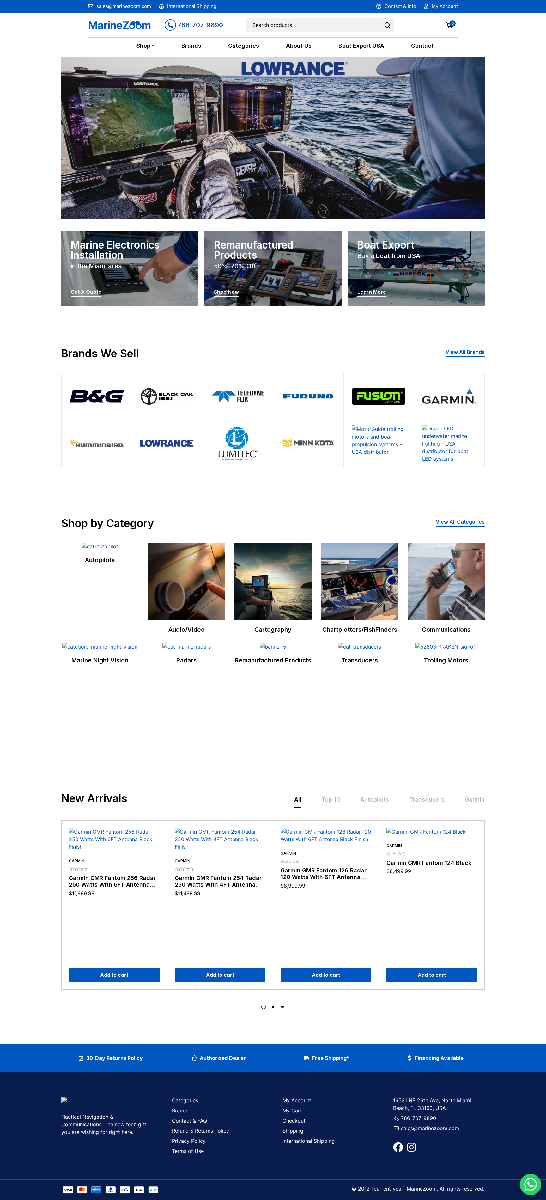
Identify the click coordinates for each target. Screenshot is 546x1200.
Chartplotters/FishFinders (359, 629)
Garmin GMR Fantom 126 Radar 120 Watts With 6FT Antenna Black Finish (324, 877)
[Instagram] (411, 1147)
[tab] (297, 800)
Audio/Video (186, 629)
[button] (465, 352)
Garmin (76, 860)
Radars (186, 660)
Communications (446, 629)
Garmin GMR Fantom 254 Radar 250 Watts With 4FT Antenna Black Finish (218, 885)
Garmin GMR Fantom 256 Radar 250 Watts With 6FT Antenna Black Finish (112, 885)
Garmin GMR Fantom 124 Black (428, 862)
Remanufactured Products (273, 660)
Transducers (359, 660)
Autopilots (100, 560)
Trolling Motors (446, 660)
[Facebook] (398, 1147)
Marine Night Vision (99, 660)
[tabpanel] (273, 915)
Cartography (272, 629)
